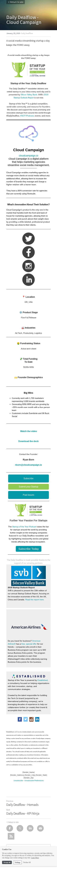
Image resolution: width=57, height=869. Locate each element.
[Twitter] (20, 828)
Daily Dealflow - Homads (22, 805)
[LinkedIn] (30, 828)
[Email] (40, 828)
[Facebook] (9, 828)
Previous (9, 801)
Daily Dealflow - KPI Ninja (22, 813)
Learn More (35, 858)
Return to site (16, 2)
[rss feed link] (11, 836)
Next (8, 810)
